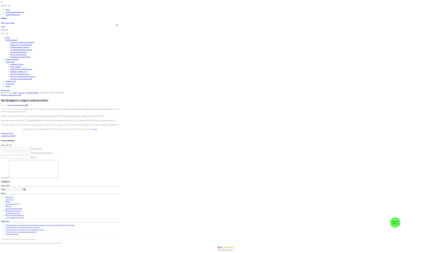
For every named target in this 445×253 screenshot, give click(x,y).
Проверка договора (8, 133)
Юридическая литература (15, 217)
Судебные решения (13, 213)
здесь (94, 129)
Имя (37, 149)
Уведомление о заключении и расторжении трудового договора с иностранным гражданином (40, 225)
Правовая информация (14, 208)
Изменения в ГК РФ (12, 204)
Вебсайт (34, 157)
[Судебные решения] (13, 211)
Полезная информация (32, 93)
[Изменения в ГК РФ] (8, 202)
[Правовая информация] (8, 206)
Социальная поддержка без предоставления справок (25, 230)
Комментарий (5, 177)
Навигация (4, 18)
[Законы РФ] (9, 197)
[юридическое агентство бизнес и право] (8, 23)
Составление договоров (8, 136)
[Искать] (24, 189)
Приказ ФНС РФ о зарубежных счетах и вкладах (22, 227)
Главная (15, 93)
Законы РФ (21, 93)
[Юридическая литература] (15, 215)
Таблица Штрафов (12, 234)
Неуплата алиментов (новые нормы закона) (21, 232)
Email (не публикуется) (42, 153)
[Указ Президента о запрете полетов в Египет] (11, 95)
